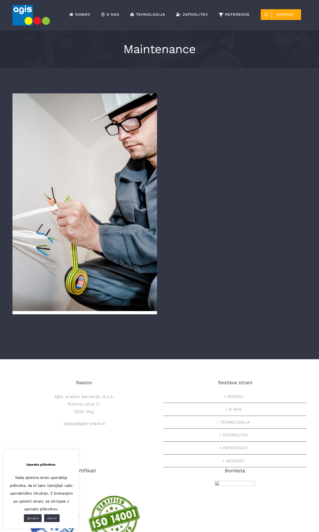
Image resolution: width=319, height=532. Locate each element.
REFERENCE (235, 447)
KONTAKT (235, 460)
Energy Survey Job (85, 198)
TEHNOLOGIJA (235, 422)
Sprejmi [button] (33, 518)
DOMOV (235, 396)
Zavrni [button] (52, 518)
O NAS (235, 409)
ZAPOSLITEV (235, 434)
